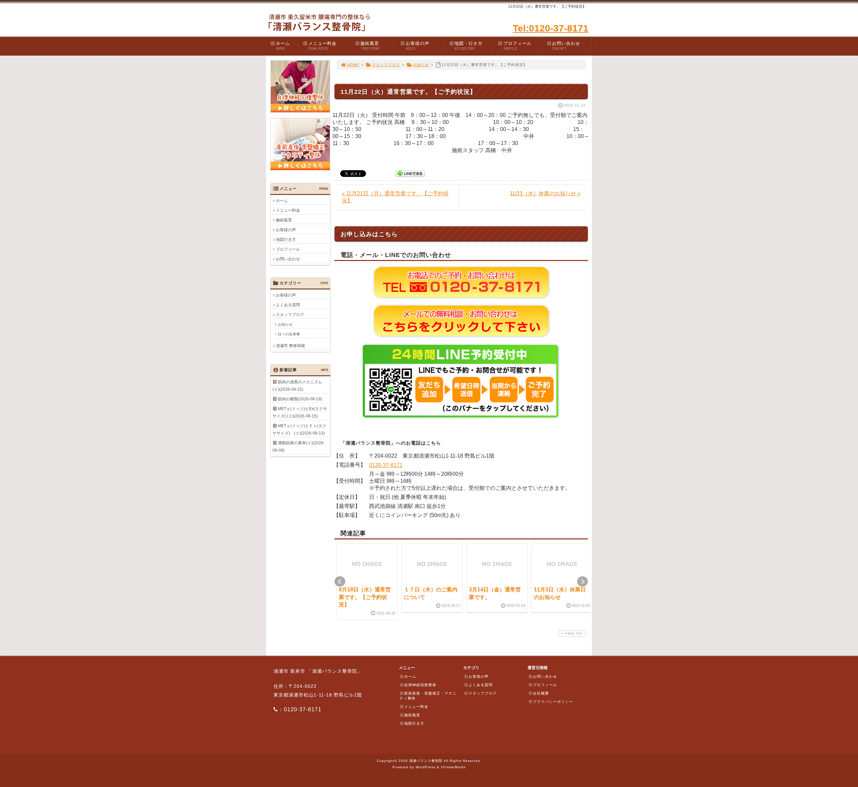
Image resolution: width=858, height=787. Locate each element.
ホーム (283, 46)
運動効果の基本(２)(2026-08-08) (298, 447)
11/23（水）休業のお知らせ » (545, 193)
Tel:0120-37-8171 (551, 28)
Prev (339, 581)
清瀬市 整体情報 (290, 345)
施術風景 (370, 46)
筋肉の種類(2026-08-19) (300, 399)
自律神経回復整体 (420, 685)
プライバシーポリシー (553, 702)
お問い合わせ (566, 46)
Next (582, 581)
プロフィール (517, 46)
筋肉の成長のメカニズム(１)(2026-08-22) (297, 386)
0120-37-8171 (386, 465)
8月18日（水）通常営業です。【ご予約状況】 (365, 597)
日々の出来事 (289, 334)
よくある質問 (288, 305)
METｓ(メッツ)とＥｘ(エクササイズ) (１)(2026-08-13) (299, 429)
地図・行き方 (468, 46)
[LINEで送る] (410, 173)
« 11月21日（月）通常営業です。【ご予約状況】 (395, 197)
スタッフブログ (386, 65)
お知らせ (421, 65)
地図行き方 (286, 239)
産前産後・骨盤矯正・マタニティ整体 (428, 695)
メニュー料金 (322, 46)
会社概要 (541, 693)
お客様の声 (417, 46)
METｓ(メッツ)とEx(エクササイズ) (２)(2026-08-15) (299, 412)
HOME (353, 65)
